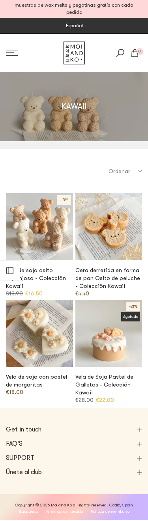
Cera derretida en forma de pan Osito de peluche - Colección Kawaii (107, 278)
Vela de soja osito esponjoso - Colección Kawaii (36, 278)
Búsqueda (28, 511)
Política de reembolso (110, 511)
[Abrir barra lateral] (10, 270)
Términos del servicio (64, 511)
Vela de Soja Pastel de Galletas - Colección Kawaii (104, 384)
